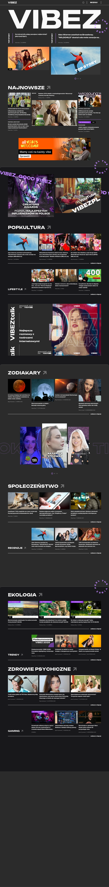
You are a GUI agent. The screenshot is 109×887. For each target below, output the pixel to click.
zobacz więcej (95, 263)
